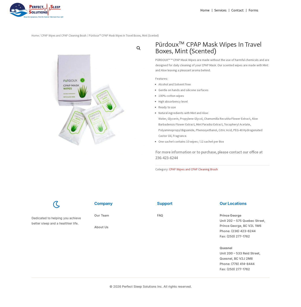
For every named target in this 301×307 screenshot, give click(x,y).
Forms (253, 10)
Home (205, 10)
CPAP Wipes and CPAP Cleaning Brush (63, 35)
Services (220, 10)
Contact (237, 10)
